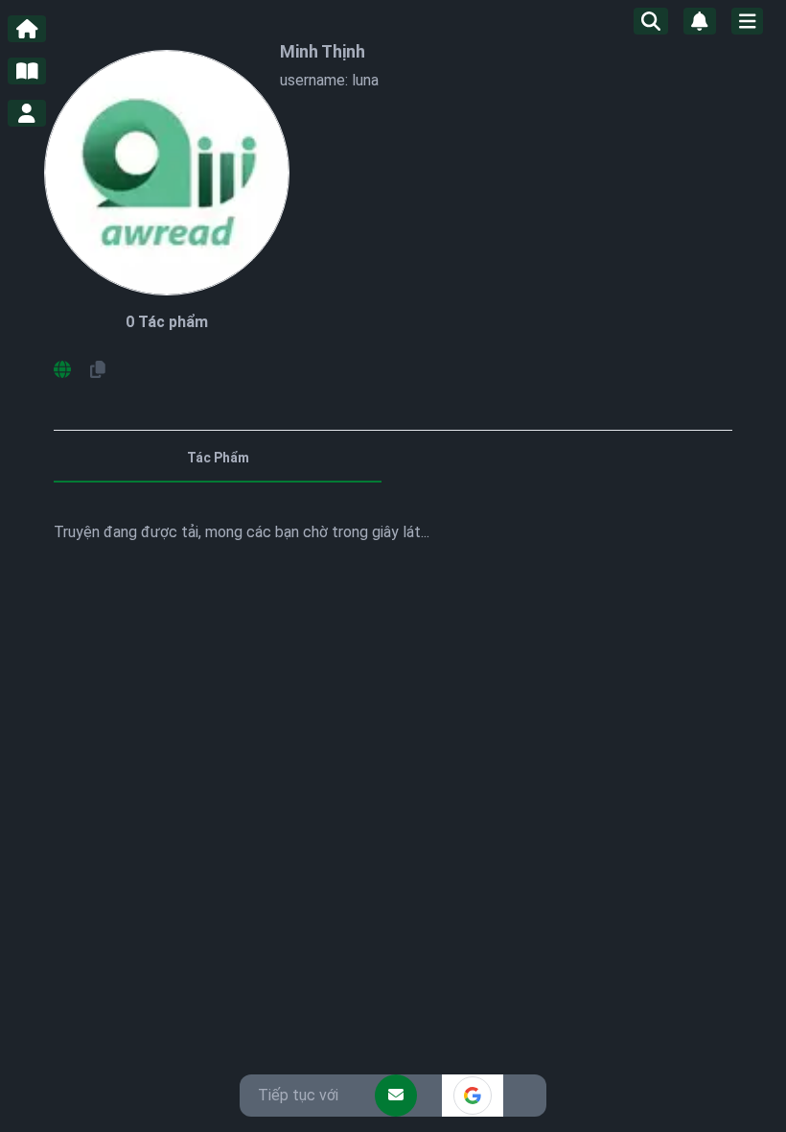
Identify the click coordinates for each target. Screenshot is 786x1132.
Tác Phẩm (218, 457)
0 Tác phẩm (167, 322)
